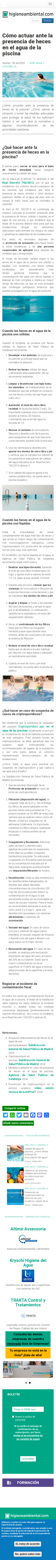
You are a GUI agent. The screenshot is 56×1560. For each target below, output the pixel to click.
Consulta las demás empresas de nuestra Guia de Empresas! (28, 1338)
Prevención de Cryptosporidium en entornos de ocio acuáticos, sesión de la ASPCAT (36, 1198)
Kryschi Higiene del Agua (28, 1263)
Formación (28, 1482)
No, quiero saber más (27, 1554)
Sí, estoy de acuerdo (28, 1544)
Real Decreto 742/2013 (18, 182)
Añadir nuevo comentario (18, 1123)
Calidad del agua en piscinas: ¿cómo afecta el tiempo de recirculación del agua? (36, 1153)
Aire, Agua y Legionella (36, 1145)
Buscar (47, 20)
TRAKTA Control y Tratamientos (28, 1302)
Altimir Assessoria (28, 1229)
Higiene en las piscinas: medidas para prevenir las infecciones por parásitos (36, 1175)
